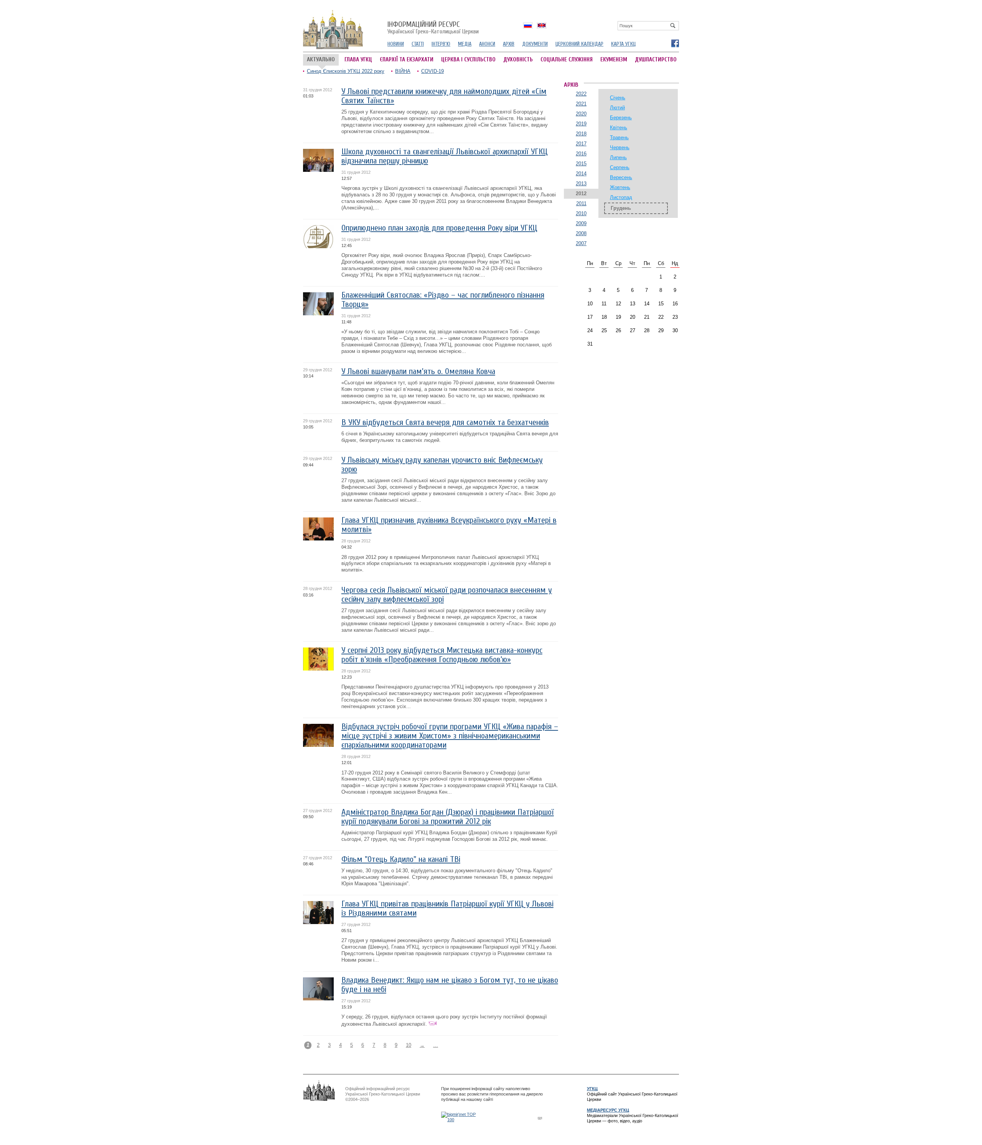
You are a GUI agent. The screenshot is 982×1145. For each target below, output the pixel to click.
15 (661, 303)
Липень (618, 157)
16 (675, 303)
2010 (581, 213)
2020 (581, 114)
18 (604, 317)
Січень (617, 97)
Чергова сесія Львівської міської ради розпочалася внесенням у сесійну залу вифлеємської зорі (446, 594)
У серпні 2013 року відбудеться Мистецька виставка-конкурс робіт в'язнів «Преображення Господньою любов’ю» (441, 655)
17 (590, 317)
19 (618, 317)
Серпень (619, 167)
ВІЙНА (402, 71)
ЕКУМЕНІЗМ (613, 59)
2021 (581, 104)
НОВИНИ (395, 44)
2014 (581, 173)
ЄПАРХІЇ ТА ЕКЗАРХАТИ (406, 59)
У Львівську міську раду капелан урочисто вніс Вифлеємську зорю (442, 464)
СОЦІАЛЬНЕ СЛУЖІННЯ (566, 59)
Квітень (618, 127)
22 (661, 317)
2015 (581, 163)
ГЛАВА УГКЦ (358, 59)
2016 (581, 154)
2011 (581, 203)
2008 (581, 233)
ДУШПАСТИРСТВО (656, 59)
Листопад (621, 197)
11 (603, 303)
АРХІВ (508, 44)
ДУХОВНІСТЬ (518, 59)
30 (675, 330)
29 (661, 330)
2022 (581, 94)
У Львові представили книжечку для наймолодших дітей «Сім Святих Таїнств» (444, 96)
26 (618, 330)
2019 (581, 124)
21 (646, 317)
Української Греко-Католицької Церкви (433, 28)
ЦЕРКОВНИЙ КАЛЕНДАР (579, 44)
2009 (581, 223)
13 (632, 303)
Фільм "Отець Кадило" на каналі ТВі (400, 859)
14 (646, 303)
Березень (621, 117)
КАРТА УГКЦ (623, 44)
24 (590, 330)
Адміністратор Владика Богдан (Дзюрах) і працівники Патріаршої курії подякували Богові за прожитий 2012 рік (447, 816)
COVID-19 (432, 71)
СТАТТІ (418, 44)
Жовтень (620, 187)
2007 (581, 243)
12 (618, 303)
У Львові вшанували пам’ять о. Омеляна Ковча (418, 371)
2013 (581, 183)
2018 (581, 134)
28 (646, 330)
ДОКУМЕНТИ (535, 44)
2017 (581, 144)
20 (632, 317)
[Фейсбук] (675, 43)
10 (408, 1045)
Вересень (621, 177)
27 (632, 330)
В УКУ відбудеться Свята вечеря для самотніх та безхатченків (445, 422)
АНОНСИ (487, 44)
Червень (619, 147)
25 (604, 330)
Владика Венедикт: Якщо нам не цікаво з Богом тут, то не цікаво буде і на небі (449, 984)
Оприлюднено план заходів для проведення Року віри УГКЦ (439, 228)
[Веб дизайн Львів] (541, 1118)
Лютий (617, 107)
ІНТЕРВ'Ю (441, 44)
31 (590, 344)
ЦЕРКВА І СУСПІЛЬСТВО (468, 59)
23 (675, 317)
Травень (619, 137)
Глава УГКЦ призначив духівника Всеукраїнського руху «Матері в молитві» (449, 525)
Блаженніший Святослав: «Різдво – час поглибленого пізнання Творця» (442, 299)
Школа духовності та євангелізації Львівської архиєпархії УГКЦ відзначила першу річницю (444, 156)
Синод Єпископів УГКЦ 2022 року (345, 71)
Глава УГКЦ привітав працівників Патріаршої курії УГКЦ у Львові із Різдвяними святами (447, 908)
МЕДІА (464, 44)
